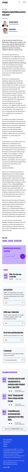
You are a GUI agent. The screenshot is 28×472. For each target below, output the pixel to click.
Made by (5, 467)
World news (5, 18)
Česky (24, 2)
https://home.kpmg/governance (10, 463)
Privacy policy (7, 441)
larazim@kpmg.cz (13, 31)
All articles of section (14, 429)
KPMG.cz (5, 446)
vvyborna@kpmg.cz (14, 24)
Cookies (5, 444)
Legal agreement (7, 439)
